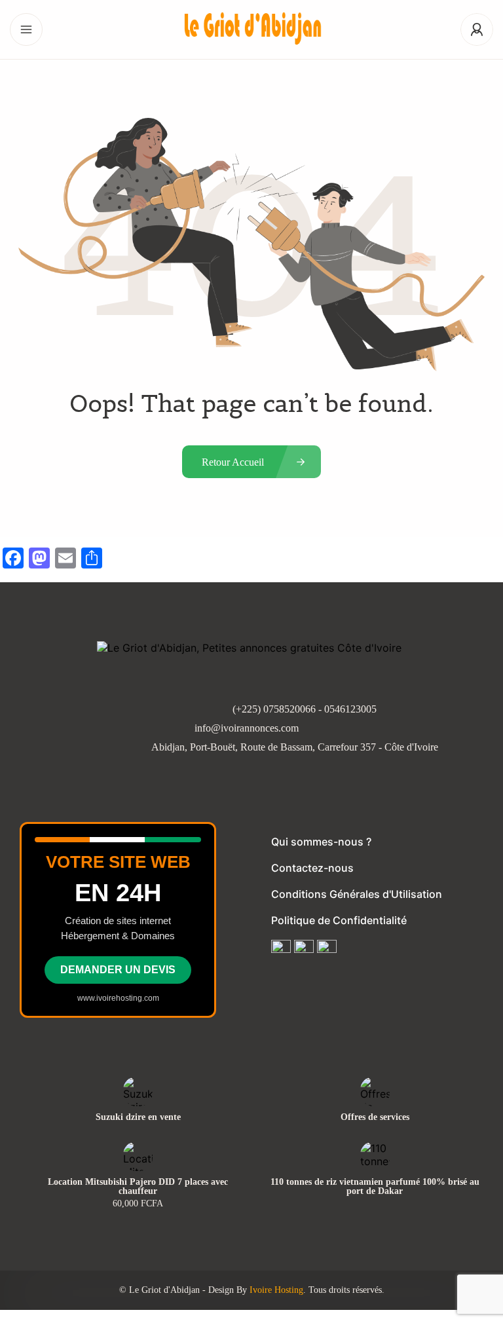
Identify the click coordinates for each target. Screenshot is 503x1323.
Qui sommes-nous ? (321, 841)
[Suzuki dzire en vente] (138, 1091)
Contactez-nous (312, 867)
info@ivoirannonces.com (247, 728)
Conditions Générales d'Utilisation (356, 894)
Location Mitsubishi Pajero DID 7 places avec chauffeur (138, 1187)
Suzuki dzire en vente (138, 1117)
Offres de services (375, 1117)
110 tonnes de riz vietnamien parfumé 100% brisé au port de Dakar (374, 1187)
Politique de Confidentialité (339, 920)
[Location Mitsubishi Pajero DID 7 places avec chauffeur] (138, 1156)
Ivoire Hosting (276, 1290)
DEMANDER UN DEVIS (118, 969)
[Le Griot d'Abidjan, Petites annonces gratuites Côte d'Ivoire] (251, 30)
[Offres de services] (375, 1091)
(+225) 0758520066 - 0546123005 (305, 709)
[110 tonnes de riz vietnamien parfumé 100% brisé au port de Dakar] (375, 1156)
